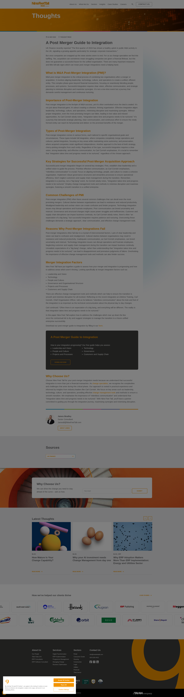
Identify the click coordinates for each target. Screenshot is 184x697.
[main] (39, 685)
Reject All (64, 685)
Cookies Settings (64, 689)
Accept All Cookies (63, 680)
